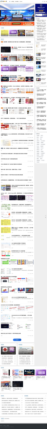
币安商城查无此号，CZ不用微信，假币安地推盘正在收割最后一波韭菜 (16, 97)
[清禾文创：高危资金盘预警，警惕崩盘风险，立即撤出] (6, 222)
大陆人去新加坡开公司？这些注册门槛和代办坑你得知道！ (11, 164)
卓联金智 (42, 142)
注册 (46, 1)
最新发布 (2, 39)
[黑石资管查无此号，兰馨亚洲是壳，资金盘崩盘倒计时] (6, 207)
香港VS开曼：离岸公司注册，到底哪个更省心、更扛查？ (11, 169)
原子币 (42, 135)
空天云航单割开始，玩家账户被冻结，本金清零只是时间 (33, 409)
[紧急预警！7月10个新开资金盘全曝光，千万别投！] (17, 79)
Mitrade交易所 (43, 144)
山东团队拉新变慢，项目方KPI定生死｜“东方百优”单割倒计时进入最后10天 (17, 55)
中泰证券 (42, 151)
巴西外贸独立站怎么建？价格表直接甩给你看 (9, 158)
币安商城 (38, 135)
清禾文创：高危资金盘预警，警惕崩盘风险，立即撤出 (21, 220)
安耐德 (38, 158)
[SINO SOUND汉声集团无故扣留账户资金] (6, 300)
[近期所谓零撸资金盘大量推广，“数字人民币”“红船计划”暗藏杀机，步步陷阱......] (17, 127)
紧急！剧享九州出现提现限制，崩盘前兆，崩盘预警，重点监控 (34, 400)
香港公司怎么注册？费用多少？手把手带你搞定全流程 (11, 333)
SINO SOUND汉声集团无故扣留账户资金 (19, 297)
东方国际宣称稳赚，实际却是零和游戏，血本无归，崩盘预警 (11, 413)
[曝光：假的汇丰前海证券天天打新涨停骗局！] (17, 280)
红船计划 (38, 140)
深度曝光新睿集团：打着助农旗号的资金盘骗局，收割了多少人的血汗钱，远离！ (41, 29)
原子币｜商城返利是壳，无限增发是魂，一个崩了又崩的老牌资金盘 (13, 118)
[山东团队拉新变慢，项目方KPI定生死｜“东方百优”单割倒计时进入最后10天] (17, 58)
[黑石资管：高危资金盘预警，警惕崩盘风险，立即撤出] (6, 215)
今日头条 (20, 1)
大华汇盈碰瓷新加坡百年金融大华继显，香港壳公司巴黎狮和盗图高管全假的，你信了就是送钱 (34, 398)
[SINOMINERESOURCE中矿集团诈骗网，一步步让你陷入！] (6, 318)
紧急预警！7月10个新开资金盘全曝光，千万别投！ (12, 75)
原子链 (38, 137)
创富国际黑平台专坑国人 (5, 258)
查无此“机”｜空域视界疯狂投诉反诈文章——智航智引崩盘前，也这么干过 (41, 112)
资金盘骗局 (17, 1)
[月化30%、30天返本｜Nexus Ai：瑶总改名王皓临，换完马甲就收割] (6, 49)
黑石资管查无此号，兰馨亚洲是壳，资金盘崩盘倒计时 (21, 204)
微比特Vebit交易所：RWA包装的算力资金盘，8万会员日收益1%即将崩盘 (41, 23)
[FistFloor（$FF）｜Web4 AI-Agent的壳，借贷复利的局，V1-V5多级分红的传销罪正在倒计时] (17, 197)
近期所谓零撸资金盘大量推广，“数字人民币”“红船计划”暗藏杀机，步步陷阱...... (18, 123)
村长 (3, 390)
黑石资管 (42, 146)
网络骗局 (12, 1)
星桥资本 (38, 151)
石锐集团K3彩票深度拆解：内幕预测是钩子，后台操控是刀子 (41, 124)
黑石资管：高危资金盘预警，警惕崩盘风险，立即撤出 (21, 212)
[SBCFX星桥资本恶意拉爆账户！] (6, 271)
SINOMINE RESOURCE (40, 156)
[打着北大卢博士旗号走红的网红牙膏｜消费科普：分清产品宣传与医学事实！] (6, 188)
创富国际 (38, 153)
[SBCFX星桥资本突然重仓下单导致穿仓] (6, 245)
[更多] (15, 344)
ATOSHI (41, 137)
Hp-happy (42, 160)
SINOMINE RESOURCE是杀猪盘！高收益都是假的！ (11, 305)
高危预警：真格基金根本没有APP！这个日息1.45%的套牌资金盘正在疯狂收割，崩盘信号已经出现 (41, 129)
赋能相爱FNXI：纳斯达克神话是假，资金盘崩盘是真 (41, 31)
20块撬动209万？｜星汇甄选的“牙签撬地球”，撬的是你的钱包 (14, 65)
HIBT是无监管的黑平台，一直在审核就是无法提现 (21, 235)
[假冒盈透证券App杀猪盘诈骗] (17, 290)
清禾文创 (38, 149)
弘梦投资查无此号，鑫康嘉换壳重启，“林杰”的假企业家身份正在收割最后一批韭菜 (16, 180)
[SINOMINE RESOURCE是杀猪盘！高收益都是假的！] (17, 308)
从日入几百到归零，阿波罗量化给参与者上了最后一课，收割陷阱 (12, 361)
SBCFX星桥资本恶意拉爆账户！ (17, 268)
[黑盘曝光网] (3, 1)
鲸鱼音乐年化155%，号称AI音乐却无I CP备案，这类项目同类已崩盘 (34, 411)
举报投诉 (4, 425)
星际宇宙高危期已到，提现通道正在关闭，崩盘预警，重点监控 (11, 400)
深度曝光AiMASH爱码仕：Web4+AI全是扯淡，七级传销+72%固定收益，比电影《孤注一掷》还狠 (41, 21)
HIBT (41, 149)
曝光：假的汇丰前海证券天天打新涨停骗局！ (9, 276)
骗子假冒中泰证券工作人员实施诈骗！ (19, 251)
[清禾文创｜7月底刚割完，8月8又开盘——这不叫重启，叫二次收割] (6, 230)
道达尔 (41, 158)
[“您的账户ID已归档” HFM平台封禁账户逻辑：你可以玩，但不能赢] (17, 13)
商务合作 (1, 425)
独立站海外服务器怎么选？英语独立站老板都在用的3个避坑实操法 (41, 99)
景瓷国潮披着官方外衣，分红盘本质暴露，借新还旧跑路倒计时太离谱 (41, 26)
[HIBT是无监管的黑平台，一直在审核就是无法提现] (6, 238)
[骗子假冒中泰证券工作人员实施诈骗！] (6, 253)
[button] (31, 28)
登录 (44, 1)
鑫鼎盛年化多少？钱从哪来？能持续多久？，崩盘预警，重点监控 (11, 407)
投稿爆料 (8, 425)
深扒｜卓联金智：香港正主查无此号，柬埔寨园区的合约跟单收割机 (16, 148)
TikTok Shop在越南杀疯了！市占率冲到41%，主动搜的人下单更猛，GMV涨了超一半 (41, 37)
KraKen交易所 (43, 140)
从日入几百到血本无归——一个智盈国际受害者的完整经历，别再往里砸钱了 (41, 39)
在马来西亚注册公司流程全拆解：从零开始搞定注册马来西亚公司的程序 (14, 153)
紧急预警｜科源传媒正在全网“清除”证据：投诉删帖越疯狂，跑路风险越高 (17, 41)
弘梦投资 (38, 144)
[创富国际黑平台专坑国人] (17, 262)
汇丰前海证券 (42, 153)
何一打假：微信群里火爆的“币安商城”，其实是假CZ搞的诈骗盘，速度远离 (17, 108)
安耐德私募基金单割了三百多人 (6, 323)
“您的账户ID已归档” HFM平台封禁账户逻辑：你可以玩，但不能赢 (11, 20)
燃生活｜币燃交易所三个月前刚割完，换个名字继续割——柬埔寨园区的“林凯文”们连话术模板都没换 (41, 103)
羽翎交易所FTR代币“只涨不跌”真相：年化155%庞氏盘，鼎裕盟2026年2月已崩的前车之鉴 (41, 34)
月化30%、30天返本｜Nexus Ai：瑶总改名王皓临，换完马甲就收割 (17, 389)
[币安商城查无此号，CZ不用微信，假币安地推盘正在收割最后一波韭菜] (17, 101)
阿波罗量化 (38, 160)
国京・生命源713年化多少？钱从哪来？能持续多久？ (33, 413)
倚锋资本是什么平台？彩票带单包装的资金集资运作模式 (41, 94)
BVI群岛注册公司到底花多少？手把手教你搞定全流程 (41, 107)
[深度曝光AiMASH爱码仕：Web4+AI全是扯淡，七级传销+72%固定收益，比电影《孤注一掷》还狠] (17, 90)
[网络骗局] (22, 395)
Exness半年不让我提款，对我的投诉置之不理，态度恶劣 (41, 90)
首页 (10, 1)
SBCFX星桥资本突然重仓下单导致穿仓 (19, 243)
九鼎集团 (38, 142)
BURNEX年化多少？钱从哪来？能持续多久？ (26, 363)
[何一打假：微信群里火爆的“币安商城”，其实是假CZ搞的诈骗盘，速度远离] (17, 111)
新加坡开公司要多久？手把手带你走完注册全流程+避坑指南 (12, 174)
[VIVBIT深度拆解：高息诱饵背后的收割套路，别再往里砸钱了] (6, 143)
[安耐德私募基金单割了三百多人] (17, 326)
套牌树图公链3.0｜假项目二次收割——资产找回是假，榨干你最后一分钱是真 (41, 120)
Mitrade (38, 146)
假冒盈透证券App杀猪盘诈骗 (6, 287)
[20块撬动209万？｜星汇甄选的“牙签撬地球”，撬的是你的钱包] (17, 68)
